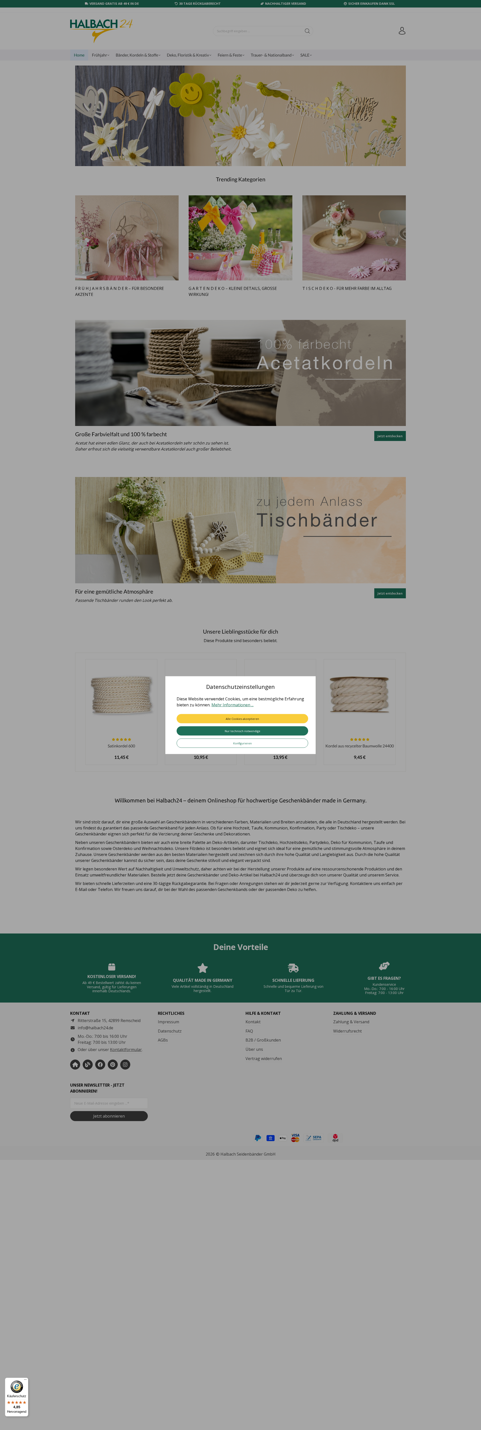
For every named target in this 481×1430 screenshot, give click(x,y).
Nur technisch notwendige (242, 731)
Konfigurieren (242, 743)
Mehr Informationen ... (232, 704)
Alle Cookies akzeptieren (242, 718)
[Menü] (25, 1381)
